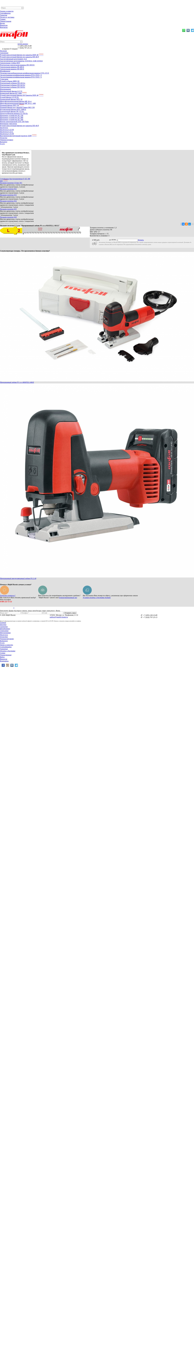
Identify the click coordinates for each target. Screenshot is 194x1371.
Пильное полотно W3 (8, 195)
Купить (141, 240)
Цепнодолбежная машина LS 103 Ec (14, 113)
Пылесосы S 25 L (6, 132)
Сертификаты (5, 13)
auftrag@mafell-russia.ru (59, 617)
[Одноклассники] (186, 224)
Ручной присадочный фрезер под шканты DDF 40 (21, 55)
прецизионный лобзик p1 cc (17, 223)
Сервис (3, 19)
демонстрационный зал (68, 598)
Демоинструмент (6, 140)
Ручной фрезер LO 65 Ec (9, 97)
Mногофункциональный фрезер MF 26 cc (16, 101)
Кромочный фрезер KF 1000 (13, 93)
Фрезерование (5, 89)
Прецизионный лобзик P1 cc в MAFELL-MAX (17, 382)
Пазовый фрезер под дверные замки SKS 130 (17, 107)
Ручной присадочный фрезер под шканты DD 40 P (19, 57)
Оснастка (3, 138)
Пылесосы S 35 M (7, 134)
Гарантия (3, 15)
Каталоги (3, 142)
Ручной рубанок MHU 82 (9, 81)
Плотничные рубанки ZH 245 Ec (12, 85)
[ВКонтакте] (183, 224)
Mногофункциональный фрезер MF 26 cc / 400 (18, 103)
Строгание (4, 79)
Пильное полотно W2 (8, 189)
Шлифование (5, 71)
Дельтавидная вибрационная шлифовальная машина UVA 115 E (24, 73)
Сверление (4, 53)
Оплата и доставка (7, 17)
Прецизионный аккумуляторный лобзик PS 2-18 (18, 578)
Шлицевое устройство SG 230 (11, 115)
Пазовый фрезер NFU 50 (12, 105)
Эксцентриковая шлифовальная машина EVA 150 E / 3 (21, 75)
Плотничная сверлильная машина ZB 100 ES (17, 65)
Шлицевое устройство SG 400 (11, 117)
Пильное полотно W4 (8, 201)
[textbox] (11, 8)
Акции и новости (6, 11)
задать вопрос (23, 44)
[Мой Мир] (189, 224)
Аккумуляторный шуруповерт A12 (13, 59)
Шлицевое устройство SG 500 (11, 120)
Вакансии (4, 25)
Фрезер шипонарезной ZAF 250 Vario (14, 122)
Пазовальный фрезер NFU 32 (11, 99)
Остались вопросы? (7, 595)
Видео (2, 23)
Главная (3, 623)
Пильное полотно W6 (8, 217)
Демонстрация (5, 21)
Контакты (4, 27)
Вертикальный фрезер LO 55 (11, 91)
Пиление (3, 51)
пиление (7, 223)
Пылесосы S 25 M (7, 130)
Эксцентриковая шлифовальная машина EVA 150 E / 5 (21, 77)
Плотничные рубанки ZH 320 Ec (12, 87)
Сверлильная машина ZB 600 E (12, 69)
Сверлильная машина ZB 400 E (12, 67)
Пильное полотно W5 (8, 209)
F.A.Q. (2, 144)
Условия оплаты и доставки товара (97, 598)
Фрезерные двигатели (8, 124)
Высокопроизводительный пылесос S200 (18, 136)
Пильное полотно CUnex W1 (11, 183)
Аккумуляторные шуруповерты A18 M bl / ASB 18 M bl (21, 61)
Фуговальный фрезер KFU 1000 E (13, 109)
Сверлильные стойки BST (10, 63)
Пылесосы (4, 128)
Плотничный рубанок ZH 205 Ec (12, 83)
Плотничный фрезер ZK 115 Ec (12, 111)
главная (2, 223)
